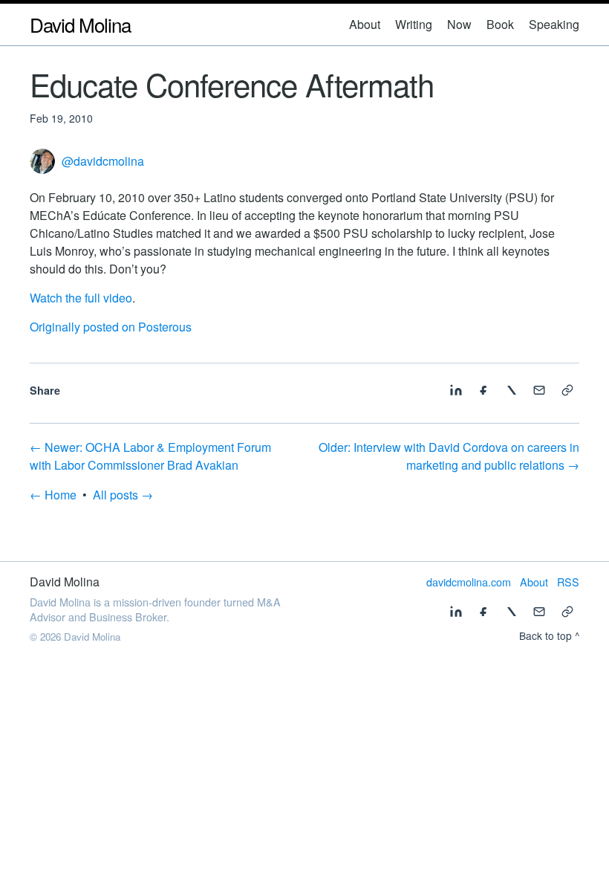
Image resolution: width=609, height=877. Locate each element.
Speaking (554, 24)
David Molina (80, 24)
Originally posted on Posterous (111, 326)
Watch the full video (81, 297)
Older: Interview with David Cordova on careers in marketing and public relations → (449, 455)
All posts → (123, 494)
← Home (53, 494)
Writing (413, 24)
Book (500, 24)
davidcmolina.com (468, 582)
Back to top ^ (549, 636)
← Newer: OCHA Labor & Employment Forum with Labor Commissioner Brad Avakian (150, 455)
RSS (568, 582)
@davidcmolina (103, 161)
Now (459, 24)
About (364, 24)
